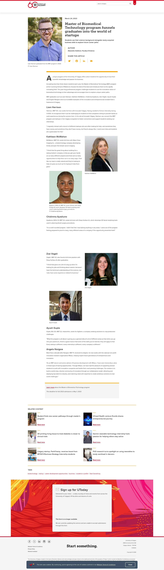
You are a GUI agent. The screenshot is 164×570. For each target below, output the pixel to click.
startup (41, 474)
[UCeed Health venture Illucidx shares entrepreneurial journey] (87, 419)
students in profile (82, 474)
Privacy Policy (31, 549)
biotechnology (32, 474)
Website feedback (32, 551)
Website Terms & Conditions (106, 565)
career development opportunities (56, 474)
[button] (70, 60)
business (72, 474)
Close (130, 565)
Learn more (50, 387)
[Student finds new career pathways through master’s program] (32, 419)
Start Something (95, 474)
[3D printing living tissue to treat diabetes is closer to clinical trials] (32, 437)
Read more (41, 424)
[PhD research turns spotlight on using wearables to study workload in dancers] (87, 454)
